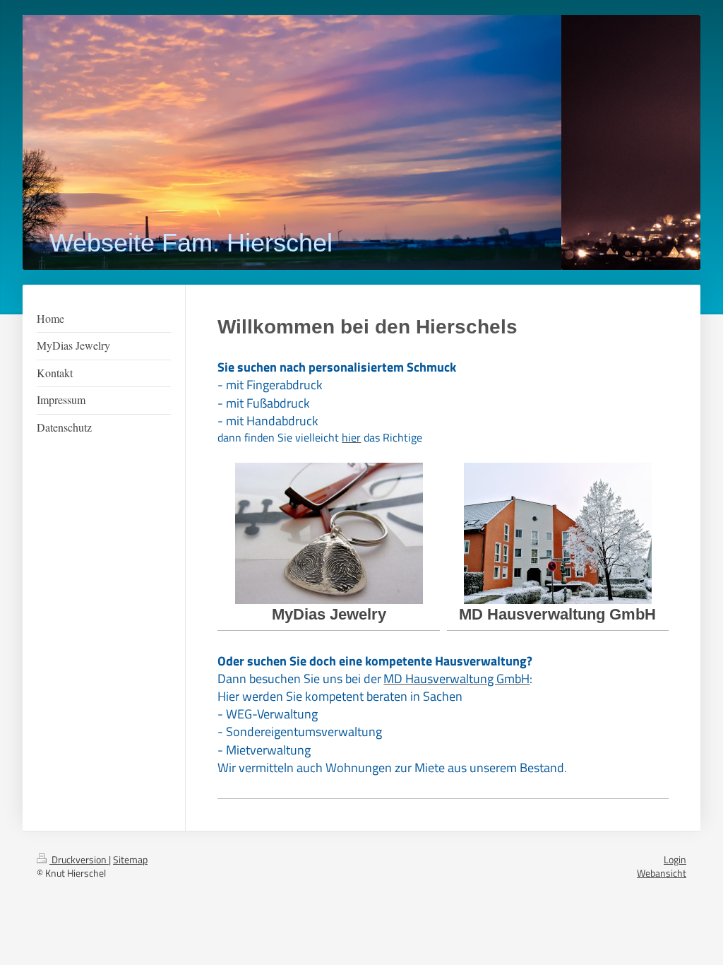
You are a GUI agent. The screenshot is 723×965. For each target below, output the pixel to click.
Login (675, 859)
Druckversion (79, 859)
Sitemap (130, 859)
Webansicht (661, 872)
